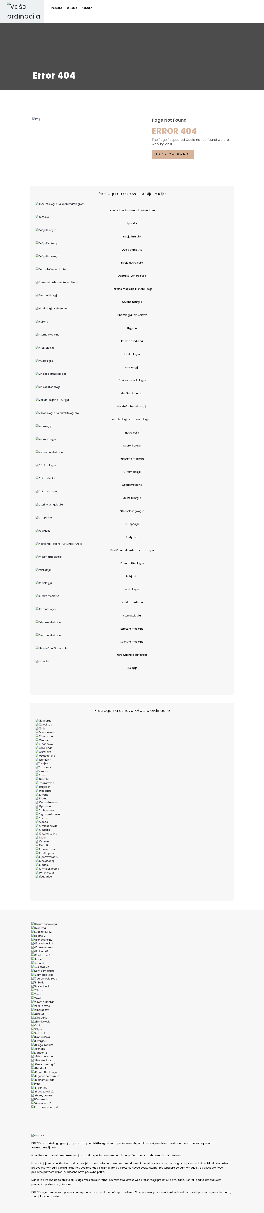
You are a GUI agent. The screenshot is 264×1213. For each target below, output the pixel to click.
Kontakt (87, 8)
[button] (132, 677)
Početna (56, 8)
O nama (72, 8)
